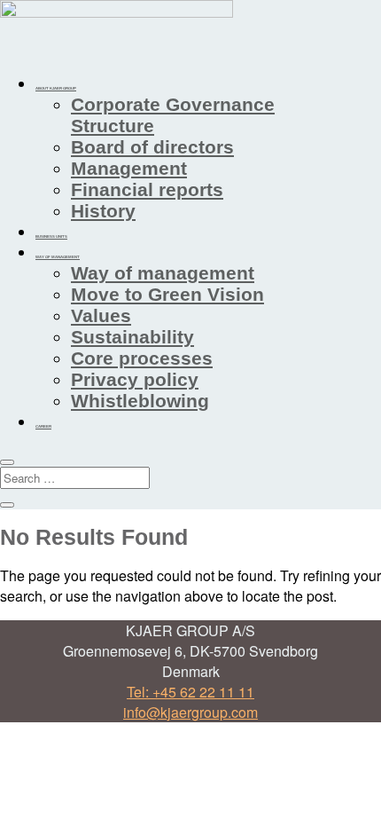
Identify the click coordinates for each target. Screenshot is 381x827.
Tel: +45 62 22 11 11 (190, 691)
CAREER (43, 426)
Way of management (162, 273)
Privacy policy (134, 379)
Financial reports (147, 189)
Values (101, 315)
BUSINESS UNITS (51, 236)
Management (129, 168)
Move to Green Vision (167, 294)
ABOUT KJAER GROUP (55, 88)
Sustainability (132, 337)
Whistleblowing (140, 400)
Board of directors (152, 147)
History (103, 211)
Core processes (142, 358)
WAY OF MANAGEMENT (57, 257)
